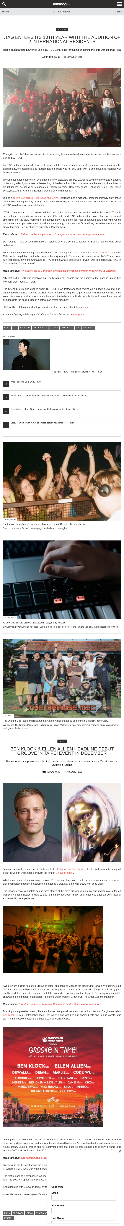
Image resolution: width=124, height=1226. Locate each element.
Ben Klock (8, 1015)
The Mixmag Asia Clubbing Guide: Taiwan (44, 1158)
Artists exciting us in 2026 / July (23, 382)
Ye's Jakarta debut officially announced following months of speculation (41, 409)
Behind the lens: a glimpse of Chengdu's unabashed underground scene (62, 234)
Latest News (62, 11)
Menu (118, 11)
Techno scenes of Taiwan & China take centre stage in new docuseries (61, 1004)
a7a (77, 328)
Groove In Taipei (64, 873)
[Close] (120, 1151)
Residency (88, 328)
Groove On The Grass (71, 869)
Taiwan (29, 1213)
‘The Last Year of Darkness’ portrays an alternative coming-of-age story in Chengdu (68, 270)
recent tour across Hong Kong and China (35, 198)
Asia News (62, 29)
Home (6, 11)
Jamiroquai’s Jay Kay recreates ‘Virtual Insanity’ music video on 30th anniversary (46, 395)
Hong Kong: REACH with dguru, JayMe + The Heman (53, 356)
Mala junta (67, 328)
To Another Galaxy (103, 252)
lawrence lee (40, 328)
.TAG (15, 328)
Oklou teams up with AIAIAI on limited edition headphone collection (39, 423)
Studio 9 (8, 1218)
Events (62, 741)
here (87, 307)
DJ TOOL (54, 328)
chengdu (25, 328)
